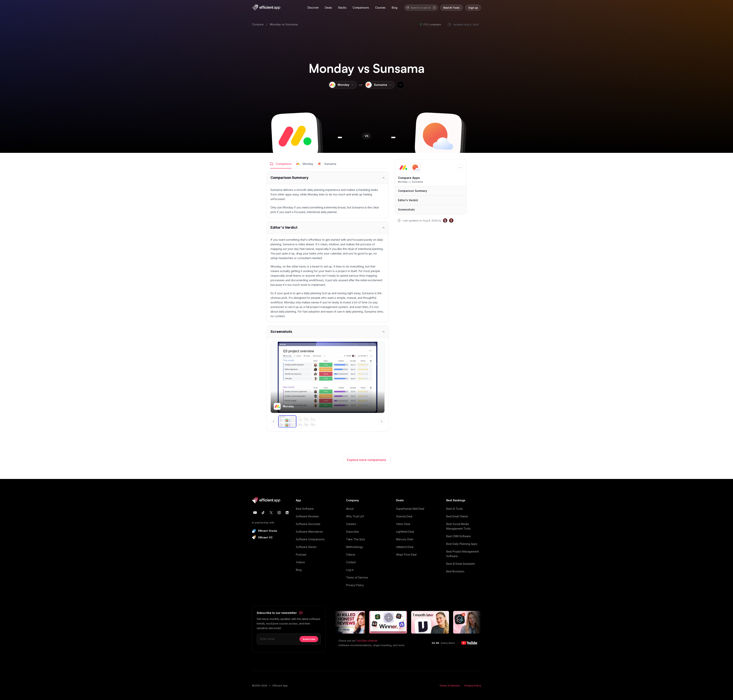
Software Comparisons (310, 539)
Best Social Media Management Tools (458, 526)
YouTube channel (366, 640)
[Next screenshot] (382, 421)
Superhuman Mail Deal (410, 508)
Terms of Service (357, 577)
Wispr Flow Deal (406, 554)
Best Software (305, 508)
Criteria (350, 554)
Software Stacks (306, 546)
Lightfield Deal (405, 531)
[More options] (400, 85)
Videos (300, 562)
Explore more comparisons (366, 460)
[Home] (267, 8)
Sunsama (291, 24)
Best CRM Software (458, 536)
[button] (295, 136)
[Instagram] (279, 513)
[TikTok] (263, 513)
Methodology (354, 546)
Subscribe (352, 531)
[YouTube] (255, 513)
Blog (299, 569)
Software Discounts (308, 524)
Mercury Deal (404, 539)
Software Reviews (307, 516)
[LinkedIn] (287, 513)
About (350, 508)
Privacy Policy (355, 585)
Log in (350, 569)
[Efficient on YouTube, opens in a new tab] (469, 643)
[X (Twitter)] (271, 513)
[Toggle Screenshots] (327, 332)
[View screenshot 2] (307, 421)
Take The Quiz (355, 539)
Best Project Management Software (462, 554)
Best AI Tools (454, 508)
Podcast (301, 554)
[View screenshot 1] (287, 421)
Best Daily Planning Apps (461, 543)
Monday (275, 24)
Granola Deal (404, 516)
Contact (351, 562)
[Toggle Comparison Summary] (327, 178)
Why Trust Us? (355, 516)
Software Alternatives (309, 531)
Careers (351, 524)
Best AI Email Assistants (460, 563)
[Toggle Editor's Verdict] (327, 228)
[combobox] (421, 8)
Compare (258, 24)
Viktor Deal (403, 524)
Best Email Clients (457, 516)
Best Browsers (455, 571)
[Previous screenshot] (273, 421)
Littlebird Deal (404, 546)
